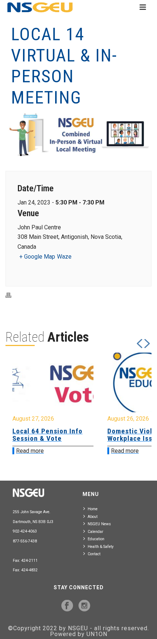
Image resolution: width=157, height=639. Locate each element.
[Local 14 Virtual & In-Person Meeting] (78, 135)
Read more (30, 450)
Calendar (95, 531)
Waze (64, 256)
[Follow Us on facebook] (67, 606)
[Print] (12, 295)
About (92, 516)
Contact (94, 554)
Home (92, 509)
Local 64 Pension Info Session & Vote (47, 435)
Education (96, 539)
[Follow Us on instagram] (84, 606)
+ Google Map (37, 256)
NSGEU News (99, 524)
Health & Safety (101, 546)
